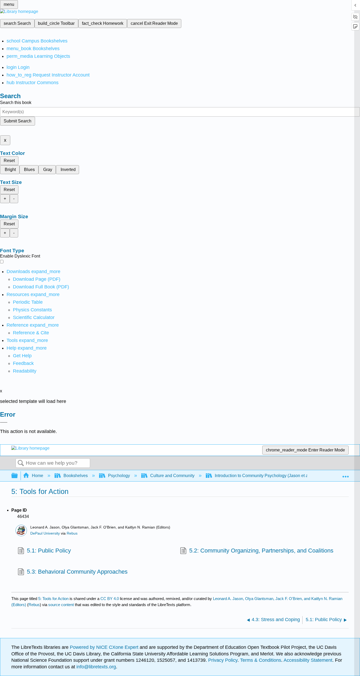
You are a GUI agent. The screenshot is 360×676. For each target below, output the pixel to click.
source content (61, 604)
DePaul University (45, 533)
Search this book (15, 102)
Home (37, 475)
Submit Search (17, 121)
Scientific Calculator (34, 317)
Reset (9, 160)
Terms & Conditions (260, 660)
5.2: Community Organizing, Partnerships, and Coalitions (261, 550)
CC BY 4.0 (109, 598)
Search (21, 463)
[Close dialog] (3, 422)
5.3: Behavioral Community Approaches (77, 571)
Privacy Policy (222, 660)
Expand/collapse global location (345, 474)
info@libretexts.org (95, 666)
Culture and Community (172, 475)
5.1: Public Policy (49, 550)
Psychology (119, 475)
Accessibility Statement (308, 660)
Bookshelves (75, 475)
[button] (23, 363)
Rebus (72, 533)
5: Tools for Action (53, 598)
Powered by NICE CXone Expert (105, 647)
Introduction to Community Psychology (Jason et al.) (263, 475)
